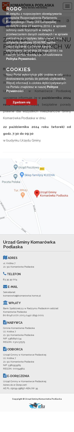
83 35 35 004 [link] (10, 279)
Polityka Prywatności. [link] (21, 59)
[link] (37, 196)
